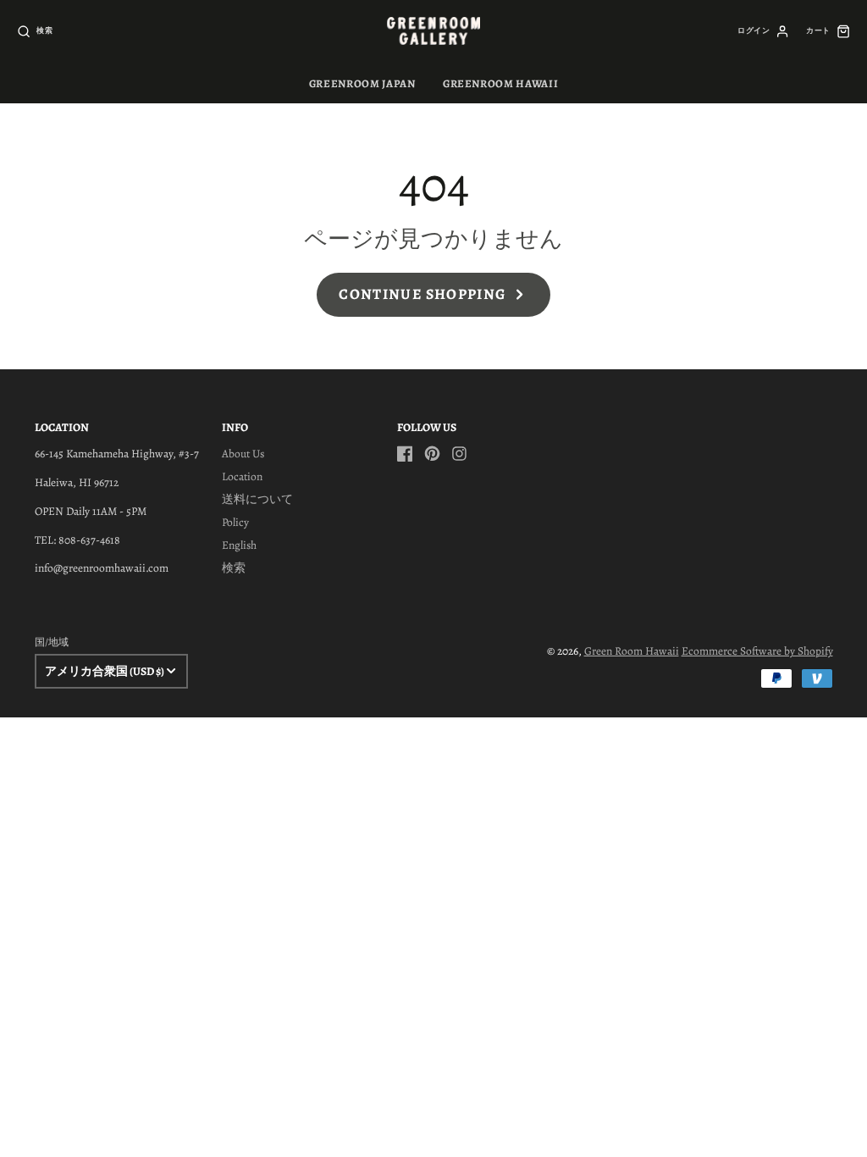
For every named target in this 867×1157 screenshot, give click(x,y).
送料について (257, 499)
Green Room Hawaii (631, 651)
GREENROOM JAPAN (362, 83)
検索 (234, 568)
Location (242, 476)
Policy (235, 522)
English (239, 545)
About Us (243, 454)
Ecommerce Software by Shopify (757, 651)
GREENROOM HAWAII (500, 83)
